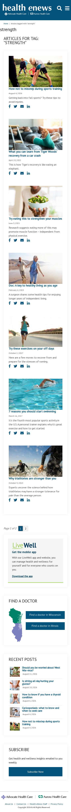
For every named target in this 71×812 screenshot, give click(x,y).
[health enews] (27, 10)
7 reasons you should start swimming (32, 411)
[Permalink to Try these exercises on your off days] (35, 331)
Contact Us (21, 804)
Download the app (22, 576)
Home (6, 23)
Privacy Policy (57, 804)
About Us (9, 804)
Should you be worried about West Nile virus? (41, 669)
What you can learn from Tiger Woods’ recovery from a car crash (33, 153)
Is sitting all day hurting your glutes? (38, 682)
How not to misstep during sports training (35, 89)
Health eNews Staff (38, 804)
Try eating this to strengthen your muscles (35, 218)
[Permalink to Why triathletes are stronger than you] (35, 460)
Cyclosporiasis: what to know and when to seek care (40, 709)
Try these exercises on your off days (31, 348)
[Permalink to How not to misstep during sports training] (35, 71)
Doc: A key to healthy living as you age (33, 285)
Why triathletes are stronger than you (32, 478)
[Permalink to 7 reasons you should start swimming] (35, 394)
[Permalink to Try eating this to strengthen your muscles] (35, 201)
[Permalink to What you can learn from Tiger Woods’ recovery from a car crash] (35, 134)
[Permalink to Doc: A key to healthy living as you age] (35, 268)
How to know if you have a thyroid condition (41, 696)
